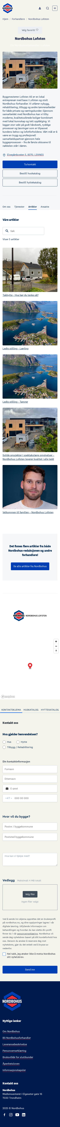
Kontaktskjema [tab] (11, 709)
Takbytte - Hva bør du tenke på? (20, 295)
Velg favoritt (28, 30)
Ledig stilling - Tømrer (15, 401)
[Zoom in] (56, 641)
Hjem (5, 18)
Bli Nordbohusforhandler (17, 1038)
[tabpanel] (30, 847)
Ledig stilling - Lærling (15, 348)
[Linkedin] (24, 1115)
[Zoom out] (56, 646)
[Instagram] (11, 1115)
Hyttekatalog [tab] (50, 709)
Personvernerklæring (14, 1050)
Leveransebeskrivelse (15, 1044)
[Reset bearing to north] (56, 650)
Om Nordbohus (11, 1031)
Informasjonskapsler (14, 1070)
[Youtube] (17, 1115)
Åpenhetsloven (11, 1063)
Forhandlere (18, 19)
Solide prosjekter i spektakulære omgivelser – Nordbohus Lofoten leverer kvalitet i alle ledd (28, 457)
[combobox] (48, 8)
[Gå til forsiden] (8, 8)
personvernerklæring (27, 933)
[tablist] (30, 710)
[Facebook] (4, 1115)
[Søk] (48, 8)
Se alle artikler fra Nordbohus (30, 566)
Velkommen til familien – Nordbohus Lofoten (28, 512)
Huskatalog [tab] (31, 709)
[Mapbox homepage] (8, 697)
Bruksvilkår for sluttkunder (18, 1057)
